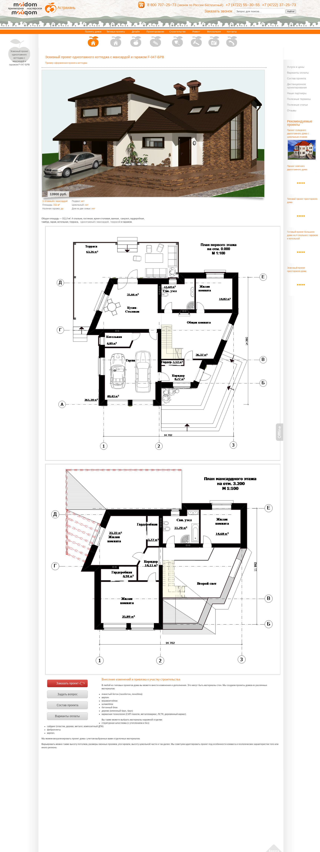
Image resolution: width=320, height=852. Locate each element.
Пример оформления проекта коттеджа (66, 63)
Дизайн (136, 31)
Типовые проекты (115, 31)
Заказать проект (67, 683)
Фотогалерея (214, 31)
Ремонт (196, 31)
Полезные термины (299, 98)
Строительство (177, 31)
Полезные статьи (297, 104)
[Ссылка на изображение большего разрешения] (162, 343)
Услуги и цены (295, 66)
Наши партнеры (296, 93)
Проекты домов (93, 31)
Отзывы (291, 110)
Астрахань (66, 8)
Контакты (232, 31)
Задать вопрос (67, 694)
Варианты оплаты (67, 716)
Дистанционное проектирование (297, 86)
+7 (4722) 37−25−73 (279, 5)
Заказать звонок (218, 11)
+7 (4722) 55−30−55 (243, 5)
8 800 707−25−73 (161, 5)
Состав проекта (67, 705)
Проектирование (155, 31)
